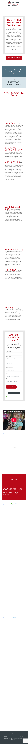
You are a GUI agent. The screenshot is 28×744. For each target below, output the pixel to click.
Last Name (8, 356)
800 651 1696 (16, 488)
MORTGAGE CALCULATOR (14, 83)
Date (7, 373)
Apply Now (14, 479)
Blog (23, 734)
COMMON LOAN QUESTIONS (14, 70)
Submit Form (11, 387)
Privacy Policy (18, 734)
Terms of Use (12, 734)
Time (7, 378)
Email (7, 361)
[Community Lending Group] (14, 4)
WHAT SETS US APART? (14, 393)
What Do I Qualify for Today (14, 57)
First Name (8, 351)
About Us (6, 734)
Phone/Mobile (9, 367)
